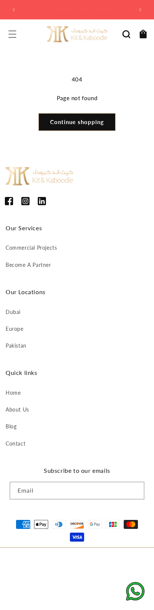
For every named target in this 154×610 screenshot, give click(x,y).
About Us (17, 409)
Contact (15, 443)
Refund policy (27, 572)
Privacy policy (63, 572)
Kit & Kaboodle (86, 559)
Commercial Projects (31, 247)
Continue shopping (77, 121)
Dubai (13, 312)
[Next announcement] (140, 9)
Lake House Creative (98, 596)
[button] (12, 34)
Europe (15, 329)
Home (13, 392)
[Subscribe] (135, 490)
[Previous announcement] (14, 9)
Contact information (33, 582)
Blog (11, 426)
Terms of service (102, 572)
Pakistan (16, 345)
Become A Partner (28, 265)
